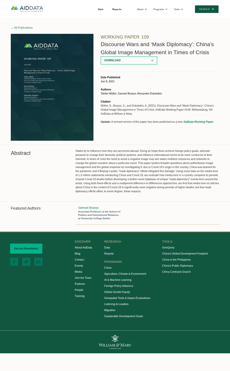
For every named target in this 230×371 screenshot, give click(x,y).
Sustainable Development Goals (123, 316)
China (107, 267)
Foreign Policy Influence (118, 285)
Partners (80, 283)
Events (79, 265)
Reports (117, 9)
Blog (77, 253)
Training (80, 296)
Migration (109, 310)
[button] (142, 9)
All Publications (22, 27)
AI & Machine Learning (118, 279)
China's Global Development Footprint (185, 253)
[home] (27, 8)
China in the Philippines (176, 259)
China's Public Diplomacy (177, 265)
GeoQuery (168, 247)
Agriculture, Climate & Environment (125, 273)
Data (100, 9)
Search (207, 9)
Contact (79, 259)
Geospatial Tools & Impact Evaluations (127, 298)
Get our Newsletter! (26, 248)
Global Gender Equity (117, 292)
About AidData (83, 247)
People (79, 290)
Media (78, 271)
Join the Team (83, 277)
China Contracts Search (176, 271)
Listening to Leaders (116, 304)
